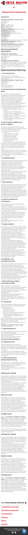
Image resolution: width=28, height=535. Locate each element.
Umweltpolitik (6, 514)
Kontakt (4, 524)
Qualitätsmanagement (10, 510)
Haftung (4, 517)
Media (3, 521)
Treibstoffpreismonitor (10, 507)
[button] (14, 7)
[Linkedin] (15, 532)
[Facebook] (13, 532)
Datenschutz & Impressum (14, 530)
